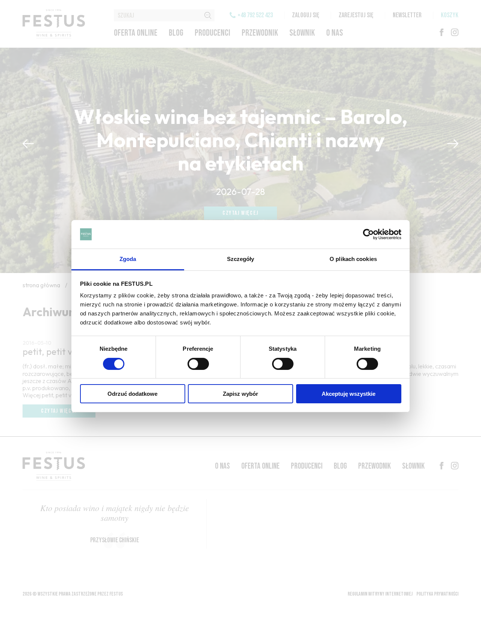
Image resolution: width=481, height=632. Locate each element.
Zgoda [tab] (127, 259)
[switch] (198, 364)
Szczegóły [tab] (240, 259)
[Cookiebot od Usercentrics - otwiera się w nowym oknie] (368, 234)
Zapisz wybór (240, 394)
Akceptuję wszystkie (348, 394)
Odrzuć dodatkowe (132, 394)
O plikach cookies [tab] (353, 259)
